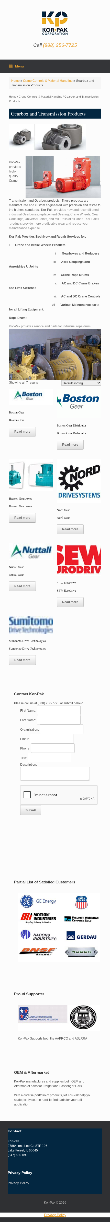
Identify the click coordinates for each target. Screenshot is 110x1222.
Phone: (25, 748)
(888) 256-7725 (60, 45)
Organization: (30, 729)
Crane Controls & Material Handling (48, 81)
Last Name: (28, 720)
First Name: (28, 710)
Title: (24, 758)
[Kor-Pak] (55, 23)
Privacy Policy (18, 1183)
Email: (25, 739)
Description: (28, 764)
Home (15, 81)
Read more (22, 431)
